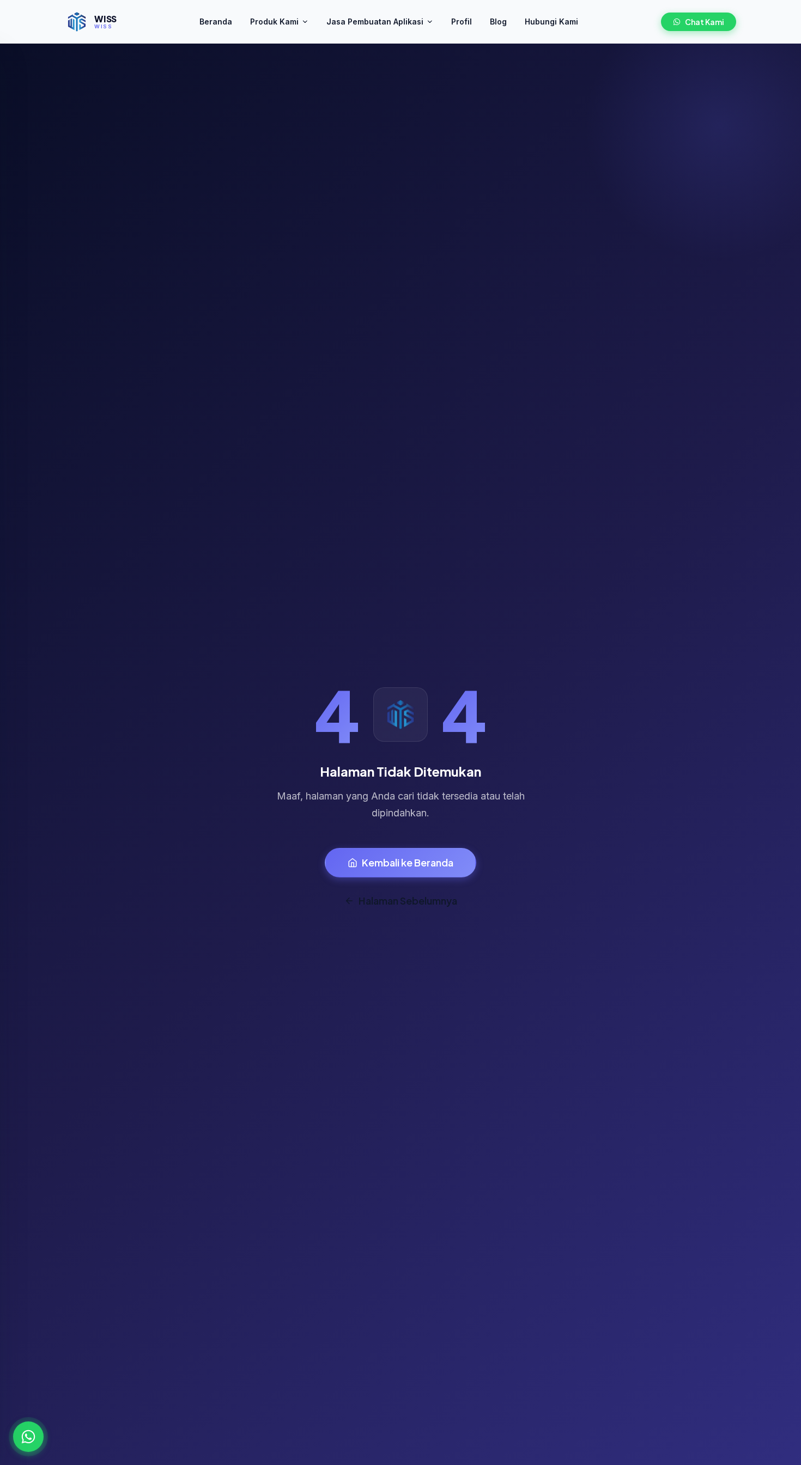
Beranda (215, 21)
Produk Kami (274, 21)
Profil (461, 21)
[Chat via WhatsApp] (28, 1436)
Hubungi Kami (551, 21)
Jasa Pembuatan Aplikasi (374, 21)
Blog (498, 21)
